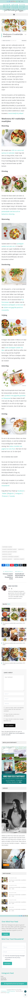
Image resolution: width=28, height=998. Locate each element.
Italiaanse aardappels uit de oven (12, 305)
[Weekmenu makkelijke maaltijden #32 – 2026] (4, 901)
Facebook (21, 491)
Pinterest (5, 496)
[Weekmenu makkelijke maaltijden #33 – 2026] (14, 654)
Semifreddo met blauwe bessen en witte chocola (20, 575)
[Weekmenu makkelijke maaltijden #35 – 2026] (14, 614)
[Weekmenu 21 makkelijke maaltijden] (14, 25)
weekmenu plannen (7, 559)
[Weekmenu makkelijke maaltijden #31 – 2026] (4, 909)
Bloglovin (11, 493)
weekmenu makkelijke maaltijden (10, 556)
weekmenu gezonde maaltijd (9, 551)
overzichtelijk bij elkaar (15, 113)
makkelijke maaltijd (7, 547)
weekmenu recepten (19, 559)
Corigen (7, 992)
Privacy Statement (11, 991)
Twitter (4, 493)
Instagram (18, 493)
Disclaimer (4, 991)
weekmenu (21, 549)
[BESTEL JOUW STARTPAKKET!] (14, 765)
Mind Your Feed (6, 40)
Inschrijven (7, 963)
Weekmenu (24, 40)
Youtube (12, 496)
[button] (14, 14)
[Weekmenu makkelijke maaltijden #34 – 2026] (14, 634)
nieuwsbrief (5, 486)
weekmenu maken (6, 554)
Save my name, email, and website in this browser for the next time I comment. (14, 709)
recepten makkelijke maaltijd (9, 549)
